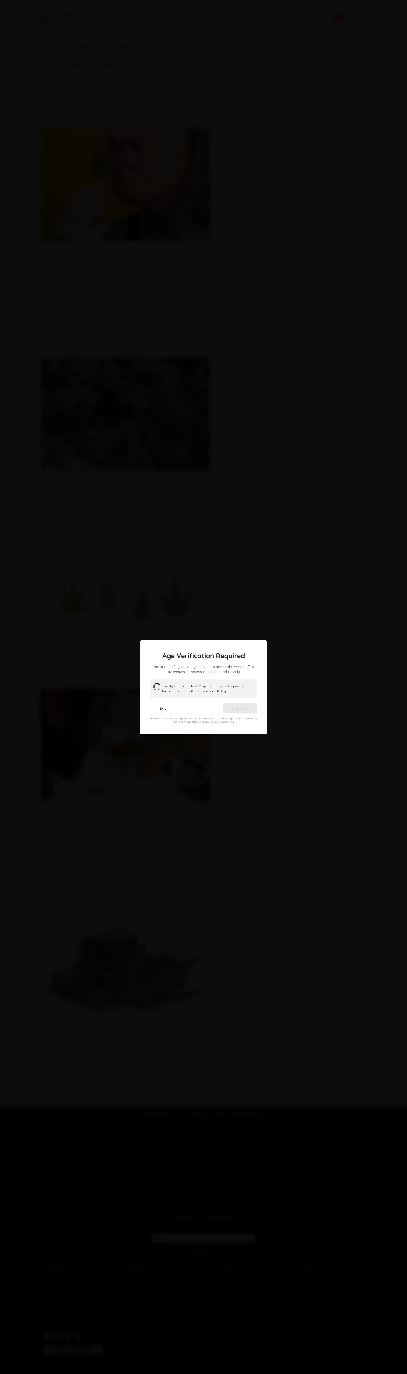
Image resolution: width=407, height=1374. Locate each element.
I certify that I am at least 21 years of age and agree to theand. (202, 688)
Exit (163, 708)
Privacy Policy (215, 691)
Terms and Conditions (183, 691)
